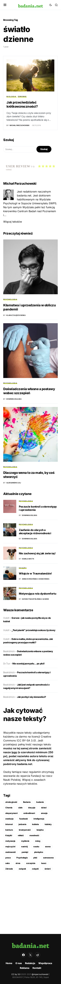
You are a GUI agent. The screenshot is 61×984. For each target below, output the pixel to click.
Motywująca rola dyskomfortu (37, 593)
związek (22, 869)
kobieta (35, 824)
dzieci (44, 807)
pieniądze (38, 852)
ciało (20, 807)
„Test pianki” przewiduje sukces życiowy (33, 630)
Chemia (8, 807)
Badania (27, 802)
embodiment (29, 813)
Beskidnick (9, 651)
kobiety (48, 824)
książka (40, 830)
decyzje (31, 807)
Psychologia (10, 299)
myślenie (25, 841)
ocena (48, 846)
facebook (23, 818)
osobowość (10, 852)
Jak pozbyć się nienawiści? (31, 696)
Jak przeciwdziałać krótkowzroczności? (22, 104)
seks (7, 863)
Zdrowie (22, 96)
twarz (43, 863)
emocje (44, 813)
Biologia (11, 96)
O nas (18, 963)
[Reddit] (37, 955)
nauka (36, 846)
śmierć (48, 869)
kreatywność (25, 830)
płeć (35, 857)
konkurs (9, 830)
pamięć (25, 852)
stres (18, 863)
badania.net (24, 764)
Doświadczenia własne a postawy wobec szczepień (29, 391)
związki (35, 869)
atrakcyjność (11, 802)
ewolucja (9, 818)
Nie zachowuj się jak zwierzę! (37, 553)
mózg (37, 841)
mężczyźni (10, 846)
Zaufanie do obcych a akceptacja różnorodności (35, 531)
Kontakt (37, 967)
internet (9, 824)
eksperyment (11, 813)
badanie (40, 802)
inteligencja (39, 818)
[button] (5, 5)
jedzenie (22, 824)
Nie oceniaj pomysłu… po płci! (28, 663)
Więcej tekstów (12, 221)
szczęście (30, 863)
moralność (34, 835)
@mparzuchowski (40, 974)
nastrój (24, 846)
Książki (23, 568)
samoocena (48, 857)
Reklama (24, 967)
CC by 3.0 (15, 974)
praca (8, 857)
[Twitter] (30, 955)
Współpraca (45, 963)
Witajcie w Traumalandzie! (35, 573)
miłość (21, 835)
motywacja (10, 841)
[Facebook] (23, 955)
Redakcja (30, 963)
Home (9, 963)
